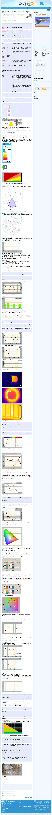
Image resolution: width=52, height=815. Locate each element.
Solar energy (36, 55)
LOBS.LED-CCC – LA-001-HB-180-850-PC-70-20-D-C (18, 11)
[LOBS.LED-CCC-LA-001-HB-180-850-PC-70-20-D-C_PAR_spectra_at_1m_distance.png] (12, 493)
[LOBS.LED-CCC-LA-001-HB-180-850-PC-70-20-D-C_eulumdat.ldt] (9, 112)
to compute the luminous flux (11, 262)
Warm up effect (24, 77)
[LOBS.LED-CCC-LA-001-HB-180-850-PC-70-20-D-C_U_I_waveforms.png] (12, 293)
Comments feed (36, 97)
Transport (44, 55)
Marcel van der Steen (11, 12)
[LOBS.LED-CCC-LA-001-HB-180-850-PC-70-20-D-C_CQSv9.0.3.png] (11, 594)
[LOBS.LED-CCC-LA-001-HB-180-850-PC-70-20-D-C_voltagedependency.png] (12, 633)
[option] (42, 21)
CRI (11, 553)
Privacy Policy (30, 813)
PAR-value (3, 60)
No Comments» (30, 12)
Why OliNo (36, 808)
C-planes (21, 32)
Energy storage (45, 49)
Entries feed (35, 96)
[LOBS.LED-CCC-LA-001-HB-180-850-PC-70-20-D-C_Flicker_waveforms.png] (12, 691)
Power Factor (3, 36)
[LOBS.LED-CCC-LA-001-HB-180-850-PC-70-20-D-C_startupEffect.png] (12, 657)
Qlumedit (17, 186)
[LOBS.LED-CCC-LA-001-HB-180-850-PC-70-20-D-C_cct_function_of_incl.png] (12, 468)
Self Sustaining (45, 54)
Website (3, 795)
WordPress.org (36, 98)
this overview (5, 20)
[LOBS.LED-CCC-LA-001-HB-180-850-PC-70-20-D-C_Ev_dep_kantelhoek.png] (12, 252)
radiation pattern (5, 237)
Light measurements (16, 12)
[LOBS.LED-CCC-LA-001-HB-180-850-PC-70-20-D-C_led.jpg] (12, 775)
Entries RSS (41, 813)
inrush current (5, 315)
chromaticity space (5, 547)
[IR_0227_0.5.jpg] (12, 403)
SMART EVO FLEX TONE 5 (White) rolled (8, 803)
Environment (36, 50)
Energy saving (37, 49)
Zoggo (35, 70)
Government (36, 51)
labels (9, 133)
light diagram (5, 186)
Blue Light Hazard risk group (3, 99)
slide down (36, 73)
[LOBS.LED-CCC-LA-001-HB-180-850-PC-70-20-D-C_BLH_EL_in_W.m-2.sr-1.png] (12, 734)
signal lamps (3, 549)
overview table (10, 127)
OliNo (35, 54)
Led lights (36, 53)
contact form (43, 809)
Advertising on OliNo (35, 813)
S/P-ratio (40, 73)
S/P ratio (4, 524)
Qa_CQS (3, 51)
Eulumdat (29, 186)
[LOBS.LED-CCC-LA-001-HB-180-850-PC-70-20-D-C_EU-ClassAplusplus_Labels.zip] (4, 169)
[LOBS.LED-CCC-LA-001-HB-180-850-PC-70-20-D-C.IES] (9, 116)
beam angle (19, 257)
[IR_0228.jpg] (12, 419)
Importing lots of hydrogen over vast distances (43, 70)
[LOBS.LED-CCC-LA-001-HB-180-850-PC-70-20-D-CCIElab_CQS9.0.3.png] (11, 613)
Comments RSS (46, 813)
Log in (34, 95)
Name (3, 791)
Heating (44, 51)
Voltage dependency (21, 82)
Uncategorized (37, 56)
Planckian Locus (24, 578)
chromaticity (21, 580)
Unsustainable (45, 56)
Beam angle (3, 32)
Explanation (44, 50)
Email (2, 793)
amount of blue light (5, 721)
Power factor (3, 279)
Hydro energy (36, 52)
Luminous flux (4, 43)
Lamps (44, 52)
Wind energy (36, 57)
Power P (3, 35)
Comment (3, 783)
